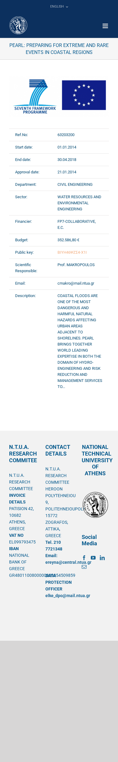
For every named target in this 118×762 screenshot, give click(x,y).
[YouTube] (93, 557)
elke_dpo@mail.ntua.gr (67, 595)
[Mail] (84, 566)
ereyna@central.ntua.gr (68, 562)
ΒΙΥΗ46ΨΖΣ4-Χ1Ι (72, 252)
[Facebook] (84, 557)
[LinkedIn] (102, 557)
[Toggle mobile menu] (106, 26)
